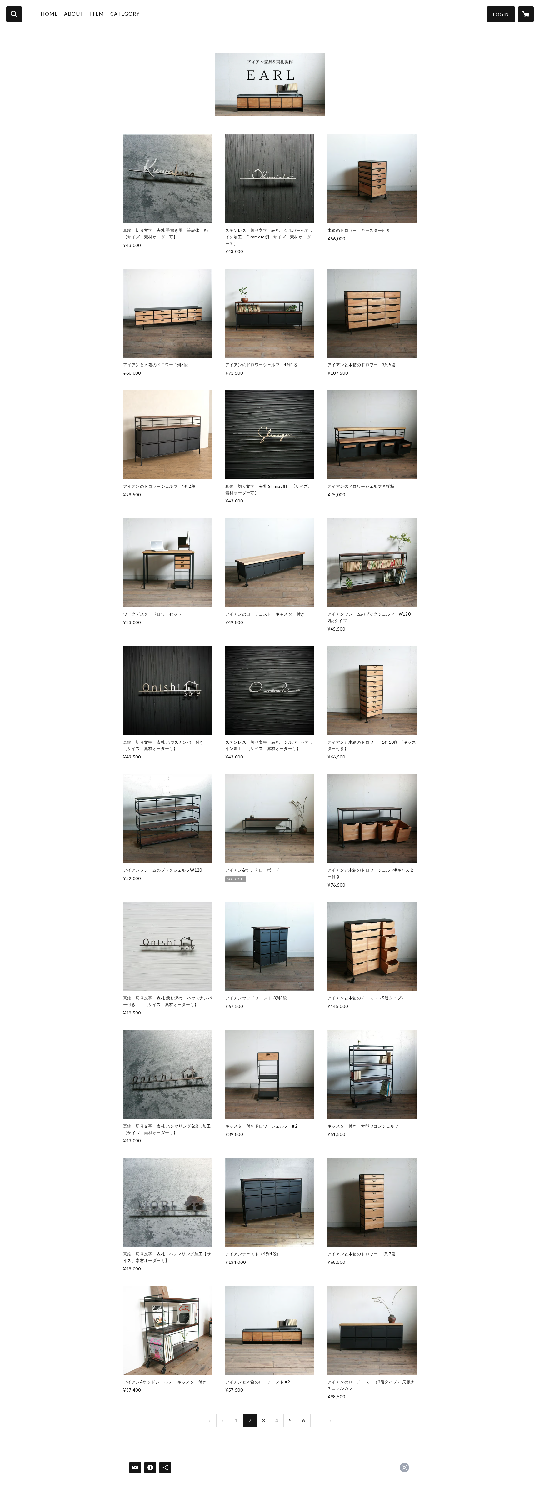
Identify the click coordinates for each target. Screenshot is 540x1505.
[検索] (14, 14)
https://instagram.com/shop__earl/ (404, 1467)
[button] (501, 14)
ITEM (97, 14)
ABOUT (74, 14)
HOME (49, 14)
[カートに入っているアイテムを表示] (526, 14)
